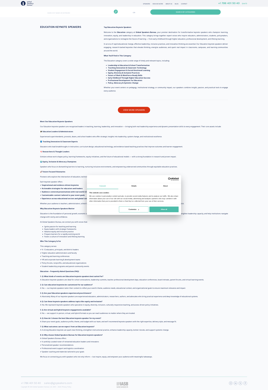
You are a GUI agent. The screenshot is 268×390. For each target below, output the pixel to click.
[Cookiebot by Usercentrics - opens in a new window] (169, 179)
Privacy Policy (66, 387)
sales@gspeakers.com (58, 383)
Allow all (164, 209)
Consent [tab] (102, 186)
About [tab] (165, 186)
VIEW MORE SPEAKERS (134, 110)
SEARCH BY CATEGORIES (185, 12)
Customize (132, 209)
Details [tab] (134, 186)
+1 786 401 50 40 (232, 3)
